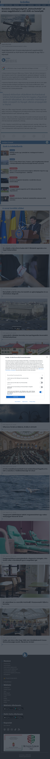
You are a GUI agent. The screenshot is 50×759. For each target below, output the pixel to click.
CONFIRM (15, 396)
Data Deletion (17, 401)
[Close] (47, 357)
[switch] (41, 378)
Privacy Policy (32, 401)
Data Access (25, 401)
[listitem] (25, 375)
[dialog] (25, 379)
